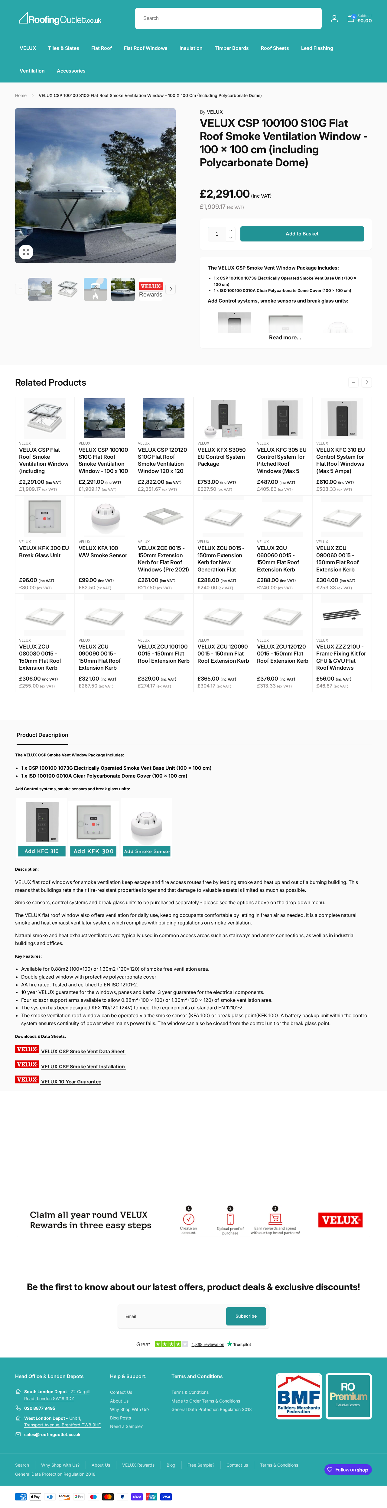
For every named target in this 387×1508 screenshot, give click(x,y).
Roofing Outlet (332, 1496)
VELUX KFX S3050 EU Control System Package (221, 457)
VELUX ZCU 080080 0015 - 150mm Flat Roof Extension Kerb (40, 657)
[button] (359, 18)
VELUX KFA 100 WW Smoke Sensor (103, 551)
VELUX (211, 112)
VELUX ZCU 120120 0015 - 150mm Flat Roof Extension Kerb (283, 653)
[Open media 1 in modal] (95, 185)
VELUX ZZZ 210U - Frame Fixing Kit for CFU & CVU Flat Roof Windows (341, 657)
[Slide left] (20, 289)
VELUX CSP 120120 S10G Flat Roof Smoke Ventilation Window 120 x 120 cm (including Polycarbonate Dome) (162, 471)
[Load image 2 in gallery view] (68, 289)
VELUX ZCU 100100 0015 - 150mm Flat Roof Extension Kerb (164, 653)
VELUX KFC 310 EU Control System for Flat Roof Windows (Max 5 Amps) (340, 460)
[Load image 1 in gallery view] (40, 289)
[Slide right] (170, 289)
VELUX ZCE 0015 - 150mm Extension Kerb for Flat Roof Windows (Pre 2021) (163, 558)
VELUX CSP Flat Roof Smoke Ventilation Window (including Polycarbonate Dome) (44, 467)
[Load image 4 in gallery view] (123, 289)
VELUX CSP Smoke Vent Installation (83, 1066)
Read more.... (286, 337)
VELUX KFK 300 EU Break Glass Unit (44, 551)
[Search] (311, 18)
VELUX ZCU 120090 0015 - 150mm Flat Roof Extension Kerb (223, 653)
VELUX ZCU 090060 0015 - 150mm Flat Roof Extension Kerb (337, 558)
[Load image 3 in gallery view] (95, 289)
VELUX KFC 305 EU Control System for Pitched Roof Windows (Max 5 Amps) (282, 464)
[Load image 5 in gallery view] (151, 289)
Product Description (42, 735)
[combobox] (228, 18)
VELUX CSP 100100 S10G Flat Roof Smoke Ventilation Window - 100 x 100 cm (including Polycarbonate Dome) (103, 471)
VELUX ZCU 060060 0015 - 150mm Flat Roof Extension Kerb (278, 558)
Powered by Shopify (357, 1496)
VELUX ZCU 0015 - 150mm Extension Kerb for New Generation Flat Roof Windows (221, 562)
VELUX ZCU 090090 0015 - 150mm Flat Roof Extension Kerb (100, 657)
